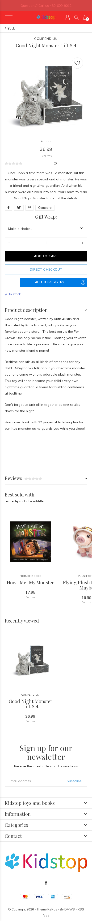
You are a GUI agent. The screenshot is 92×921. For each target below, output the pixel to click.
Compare (45, 207)
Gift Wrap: (46, 216)
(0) (56, 163)
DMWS (69, 909)
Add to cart (46, 256)
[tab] (46, 310)
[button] (8, 17)
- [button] (9, 243)
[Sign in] (68, 17)
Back (11, 28)
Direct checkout (46, 269)
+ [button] (82, 243)
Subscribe (74, 781)
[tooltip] (85, 285)
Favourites (77, 63)
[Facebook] (46, 882)
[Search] (76, 17)
